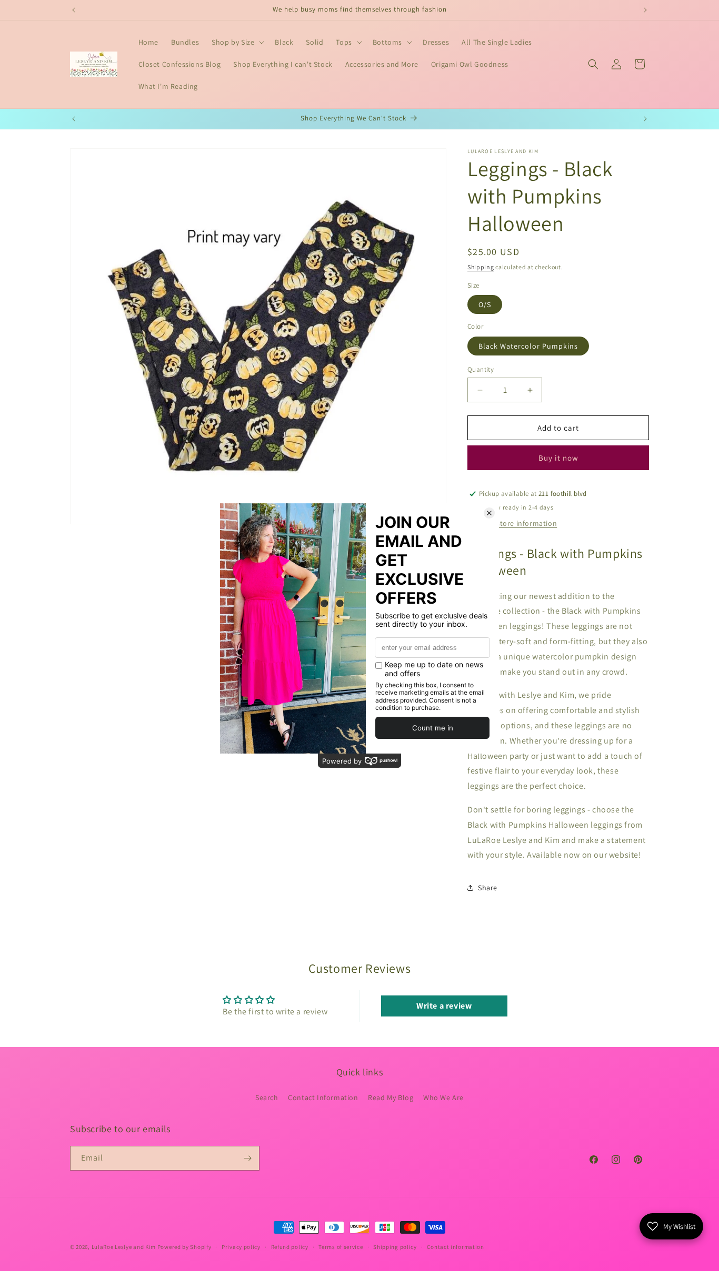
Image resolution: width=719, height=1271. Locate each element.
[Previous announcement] (73, 10)
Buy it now (558, 458)
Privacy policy (241, 1246)
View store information (518, 523)
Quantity (480, 369)
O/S (484, 304)
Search (266, 1097)
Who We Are (443, 1097)
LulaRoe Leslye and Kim (124, 1246)
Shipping (480, 267)
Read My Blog (390, 1097)
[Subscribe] (247, 1158)
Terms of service (340, 1246)
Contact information (455, 1246)
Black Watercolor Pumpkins (528, 346)
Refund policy (289, 1246)
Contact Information (323, 1097)
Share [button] (487, 887)
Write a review (444, 1005)
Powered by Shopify (184, 1246)
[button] (236, 42)
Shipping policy (395, 1246)
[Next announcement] (645, 10)
